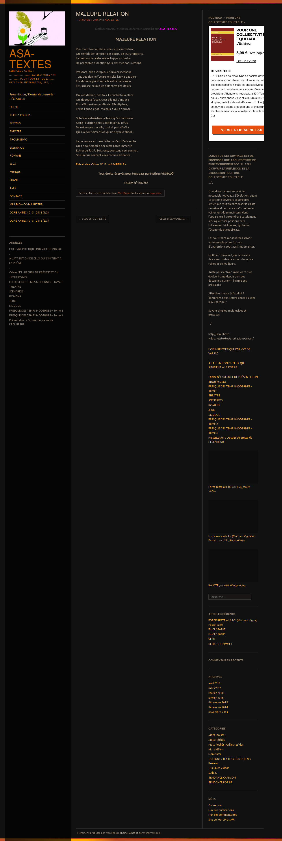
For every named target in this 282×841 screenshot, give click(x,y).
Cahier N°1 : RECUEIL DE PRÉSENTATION (34, 272)
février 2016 (216, 692)
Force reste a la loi (219, 486)
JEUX (13, 163)
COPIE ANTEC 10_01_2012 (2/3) (29, 220)
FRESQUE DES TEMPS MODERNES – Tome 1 (36, 282)
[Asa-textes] (37, 46)
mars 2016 (214, 688)
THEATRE (15, 131)
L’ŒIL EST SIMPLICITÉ (92, 218)
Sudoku (212, 772)
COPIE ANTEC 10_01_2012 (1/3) (29, 212)
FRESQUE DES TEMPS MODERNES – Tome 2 (36, 310)
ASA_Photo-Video (234, 540)
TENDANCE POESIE (220, 782)
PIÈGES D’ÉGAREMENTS (173, 218)
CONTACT (16, 196)
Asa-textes (30, 58)
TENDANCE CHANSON (222, 777)
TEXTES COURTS (20, 115)
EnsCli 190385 (216, 634)
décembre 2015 (218, 702)
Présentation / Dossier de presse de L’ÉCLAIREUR (32, 96)
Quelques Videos (218, 767)
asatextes (112, 19)
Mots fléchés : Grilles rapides (225, 744)
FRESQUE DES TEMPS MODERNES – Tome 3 (36, 315)
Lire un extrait (246, 61)
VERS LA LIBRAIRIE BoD (241, 130)
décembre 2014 (218, 707)
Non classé (123, 193)
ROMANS (15, 155)
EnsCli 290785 (216, 629)
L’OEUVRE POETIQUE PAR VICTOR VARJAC (35, 249)
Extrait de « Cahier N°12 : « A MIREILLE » (101, 164)
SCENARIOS (17, 147)
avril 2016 (214, 683)
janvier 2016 (216, 697)
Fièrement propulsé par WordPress (97, 833)
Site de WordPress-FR (221, 819)
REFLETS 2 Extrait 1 (220, 643)
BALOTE (213, 585)
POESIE (14, 107)
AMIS (13, 188)
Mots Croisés (216, 734)
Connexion (215, 805)
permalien (155, 193)
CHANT (14, 180)
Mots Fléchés (216, 739)
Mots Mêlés (215, 749)
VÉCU (211, 639)
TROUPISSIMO (18, 139)
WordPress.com (152, 833)
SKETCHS (15, 123)
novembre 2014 (218, 712)
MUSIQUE (15, 171)
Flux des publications (221, 810)
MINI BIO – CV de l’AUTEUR (26, 204)
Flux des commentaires (222, 814)
